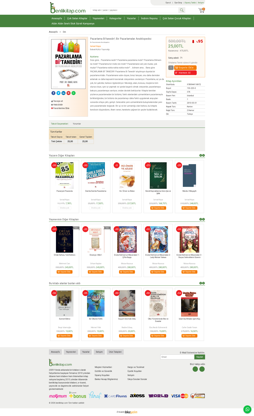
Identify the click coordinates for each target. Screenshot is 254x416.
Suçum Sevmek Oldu (99, 319)
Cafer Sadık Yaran (161, 327)
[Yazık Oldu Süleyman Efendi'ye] (192, 291)
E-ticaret (120, 412)
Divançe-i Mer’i (65, 255)
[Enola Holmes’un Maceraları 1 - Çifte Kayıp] (96, 227)
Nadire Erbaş (99, 327)
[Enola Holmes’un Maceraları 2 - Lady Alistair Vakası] (127, 227)
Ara (181, 10)
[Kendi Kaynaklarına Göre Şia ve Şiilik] (127, 164)
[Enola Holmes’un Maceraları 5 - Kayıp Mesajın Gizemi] (190, 227)
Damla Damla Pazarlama (65, 191)
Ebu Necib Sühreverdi (130, 327)
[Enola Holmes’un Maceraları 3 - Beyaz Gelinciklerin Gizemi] (159, 227)
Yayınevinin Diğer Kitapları (64, 219)
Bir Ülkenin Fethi (67, 319)
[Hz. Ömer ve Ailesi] (96, 164)
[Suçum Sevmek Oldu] (99, 291)
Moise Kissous (96, 263)
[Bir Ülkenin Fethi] (67, 291)
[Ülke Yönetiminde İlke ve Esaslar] (130, 291)
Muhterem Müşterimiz (190, 191)
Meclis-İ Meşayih (159, 191)
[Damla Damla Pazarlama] (65, 164)
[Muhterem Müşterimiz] (190, 164)
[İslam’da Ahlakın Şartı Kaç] (161, 291)
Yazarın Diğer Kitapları (62, 155)
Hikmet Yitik (67, 327)
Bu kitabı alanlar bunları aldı (64, 283)
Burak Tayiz (192, 327)
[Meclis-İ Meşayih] (158, 164)
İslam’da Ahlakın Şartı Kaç (161, 319)
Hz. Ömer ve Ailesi (96, 191)
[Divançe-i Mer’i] (65, 227)
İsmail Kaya (65, 200)
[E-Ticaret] (131, 412)
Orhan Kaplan (65, 263)
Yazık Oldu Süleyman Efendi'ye (192, 319)
